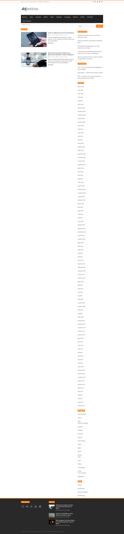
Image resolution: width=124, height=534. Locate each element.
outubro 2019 (81, 331)
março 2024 (81, 182)
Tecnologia (67, 17)
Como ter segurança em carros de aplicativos (61, 33)
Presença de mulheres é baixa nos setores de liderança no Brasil (64, 506)
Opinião (80, 455)
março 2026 (81, 104)
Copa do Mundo (26, 21)
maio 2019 (80, 349)
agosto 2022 (81, 242)
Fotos (26, 1)
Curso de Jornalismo (32, 1)
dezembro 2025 (81, 111)
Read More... (51, 43)
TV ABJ (79, 471)
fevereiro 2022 (81, 264)
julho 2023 (80, 207)
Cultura (79, 417)
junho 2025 (80, 132)
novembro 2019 (82, 327)
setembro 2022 (81, 239)
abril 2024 (80, 179)
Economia (38, 17)
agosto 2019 (81, 338)
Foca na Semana (82, 473)
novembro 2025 (82, 115)
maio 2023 (80, 214)
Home (22, 1)
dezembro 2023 (81, 189)
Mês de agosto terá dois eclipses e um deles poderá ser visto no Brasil (65, 522)
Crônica (79, 464)
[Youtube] (97, 1)
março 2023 (81, 221)
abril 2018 (80, 363)
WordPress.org (81, 495)
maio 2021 (80, 292)
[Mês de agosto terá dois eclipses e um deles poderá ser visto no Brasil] (52, 522)
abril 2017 (80, 398)
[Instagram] (99, 1)
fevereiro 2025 (81, 147)
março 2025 (81, 143)
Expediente (40, 1)
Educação (59, 17)
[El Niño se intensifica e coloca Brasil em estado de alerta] (52, 515)
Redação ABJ (81, 476)
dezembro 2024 (81, 154)
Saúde (52, 17)
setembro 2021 (81, 278)
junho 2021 (80, 288)
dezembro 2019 (81, 324)
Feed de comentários (83, 492)
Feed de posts (81, 488)
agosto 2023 (81, 203)
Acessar (79, 485)
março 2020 (81, 317)
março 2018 (81, 366)
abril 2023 (80, 218)
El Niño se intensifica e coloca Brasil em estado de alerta (64, 514)
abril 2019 (80, 352)
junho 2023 (80, 210)
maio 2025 (80, 136)
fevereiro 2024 (81, 186)
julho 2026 (80, 90)
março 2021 (81, 299)
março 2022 (81, 260)
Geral (31, 17)
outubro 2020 (81, 303)
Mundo (83, 17)
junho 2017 (80, 391)
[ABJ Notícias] (30, 9)
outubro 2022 (81, 235)
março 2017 (81, 402)
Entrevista (90, 17)
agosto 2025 (81, 125)
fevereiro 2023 (81, 225)
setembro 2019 (81, 334)
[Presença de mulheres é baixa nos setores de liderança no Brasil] (52, 506)
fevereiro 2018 (81, 370)
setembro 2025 (81, 122)
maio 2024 (80, 175)
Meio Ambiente (81, 441)
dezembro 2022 (81, 228)
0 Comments (65, 35)
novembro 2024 (82, 157)
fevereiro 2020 (81, 320)
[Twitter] (95, 1)
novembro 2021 (82, 271)
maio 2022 (80, 253)
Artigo (79, 457)
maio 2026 (80, 97)
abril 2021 (80, 295)
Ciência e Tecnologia (83, 423)
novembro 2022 (82, 232)
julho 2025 (80, 129)
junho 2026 (80, 93)
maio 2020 (80, 310)
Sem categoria (81, 467)
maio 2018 (80, 359)
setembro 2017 (81, 384)
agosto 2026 (81, 86)
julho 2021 (80, 285)
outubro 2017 (81, 381)
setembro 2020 (81, 306)
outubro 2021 (81, 274)
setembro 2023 (81, 200)
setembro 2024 (81, 164)
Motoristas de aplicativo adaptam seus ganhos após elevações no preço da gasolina (61, 53)
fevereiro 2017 (81, 405)
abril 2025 (80, 140)
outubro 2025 (81, 118)
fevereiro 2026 (81, 108)
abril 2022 (80, 257)
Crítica (79, 460)
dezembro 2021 (81, 267)
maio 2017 (80, 395)
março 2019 (81, 356)
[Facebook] (93, 1)
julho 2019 (80, 342)
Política (46, 17)
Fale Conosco (46, 1)
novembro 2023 (82, 193)
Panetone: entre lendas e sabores (94, 72)
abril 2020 (80, 313)
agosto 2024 (81, 168)
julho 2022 (80, 246)
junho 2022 (80, 249)
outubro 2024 (81, 161)
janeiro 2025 (81, 150)
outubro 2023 (81, 196)
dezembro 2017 (81, 373)
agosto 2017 (81, 388)
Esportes (75, 17)
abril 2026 (80, 101)
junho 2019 (80, 345)
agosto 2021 (81, 281)
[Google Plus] (31, 506)
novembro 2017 (82, 377)
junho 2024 (80, 171)
